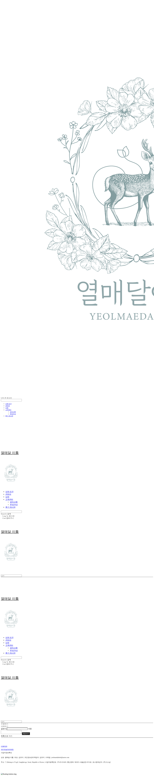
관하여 (7, 406)
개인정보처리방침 (7, 749)
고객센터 (8, 410)
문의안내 (13, 414)
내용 (30, 729)
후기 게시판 (9, 416)
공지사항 (13, 412)
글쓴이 (3, 729)
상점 (6, 408)
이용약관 (4, 746)
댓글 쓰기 (26, 733)
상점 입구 (8, 404)
